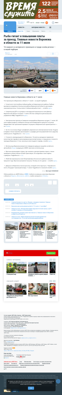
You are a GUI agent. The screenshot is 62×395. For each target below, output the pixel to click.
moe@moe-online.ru (22, 327)
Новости (21, 27)
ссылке (8, 126)
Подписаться (51, 253)
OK (31, 388)
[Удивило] (22, 183)
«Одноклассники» (17, 350)
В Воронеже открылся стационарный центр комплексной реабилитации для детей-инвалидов (52, 235)
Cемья (28, 31)
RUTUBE (27, 350)
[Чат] (58, 381)
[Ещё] (50, 27)
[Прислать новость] (46, 22)
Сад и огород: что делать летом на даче (42, 361)
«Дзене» (27, 176)
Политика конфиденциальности (11, 365)
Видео (14, 148)
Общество (20, 31)
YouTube (24, 350)
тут (22, 155)
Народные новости (38, 27)
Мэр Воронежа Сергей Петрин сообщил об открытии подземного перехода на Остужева (10, 235)
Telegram (13, 176)
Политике (37, 382)
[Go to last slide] (3, 232)
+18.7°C (32, 22)
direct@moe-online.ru (11, 341)
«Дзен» (5, 350)
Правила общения (46, 363)
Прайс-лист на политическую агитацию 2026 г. (29, 363)
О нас (21, 361)
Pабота (43, 31)
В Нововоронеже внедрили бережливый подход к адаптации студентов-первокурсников (25, 234)
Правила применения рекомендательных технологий (32, 365)
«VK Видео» (45, 176)
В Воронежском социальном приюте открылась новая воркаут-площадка (38, 233)
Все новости (14, 363)
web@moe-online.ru (14, 327)
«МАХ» (26, 174)
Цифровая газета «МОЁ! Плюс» (10, 361)
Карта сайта (6, 363)
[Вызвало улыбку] (12, 183)
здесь (50, 108)
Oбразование (35, 31)
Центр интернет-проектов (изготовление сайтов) (15, 367)
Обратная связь (27, 361)
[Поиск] (55, 27)
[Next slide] (58, 232)
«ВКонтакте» (20, 176)
